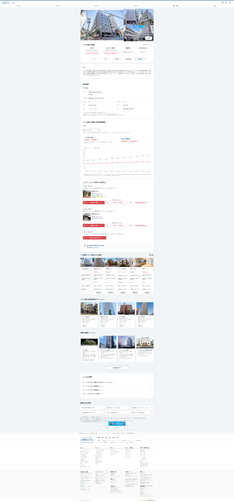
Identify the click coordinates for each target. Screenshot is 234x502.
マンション (101, 433)
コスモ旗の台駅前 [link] (129, 433)
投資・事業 (175, 6)
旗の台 (123, 433)
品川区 (118, 433)
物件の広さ (85, 130)
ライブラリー (108, 433)
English (81, 466)
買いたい (19, 6)
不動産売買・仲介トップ (83, 433)
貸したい (136, 6)
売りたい (58, 6)
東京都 (114, 433)
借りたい (97, 6)
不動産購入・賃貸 (93, 433)
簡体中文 (88, 466)
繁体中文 (85, 466)
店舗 (214, 6)
